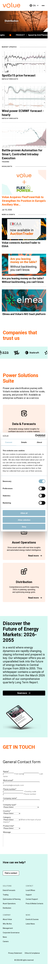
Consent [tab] (8, 442)
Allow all (24, 513)
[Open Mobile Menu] (43, 5)
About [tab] (39, 442)
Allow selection (24, 520)
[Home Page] (15, 7)
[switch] (42, 488)
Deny (24, 527)
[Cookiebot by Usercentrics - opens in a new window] (35, 435)
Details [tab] (24, 442)
